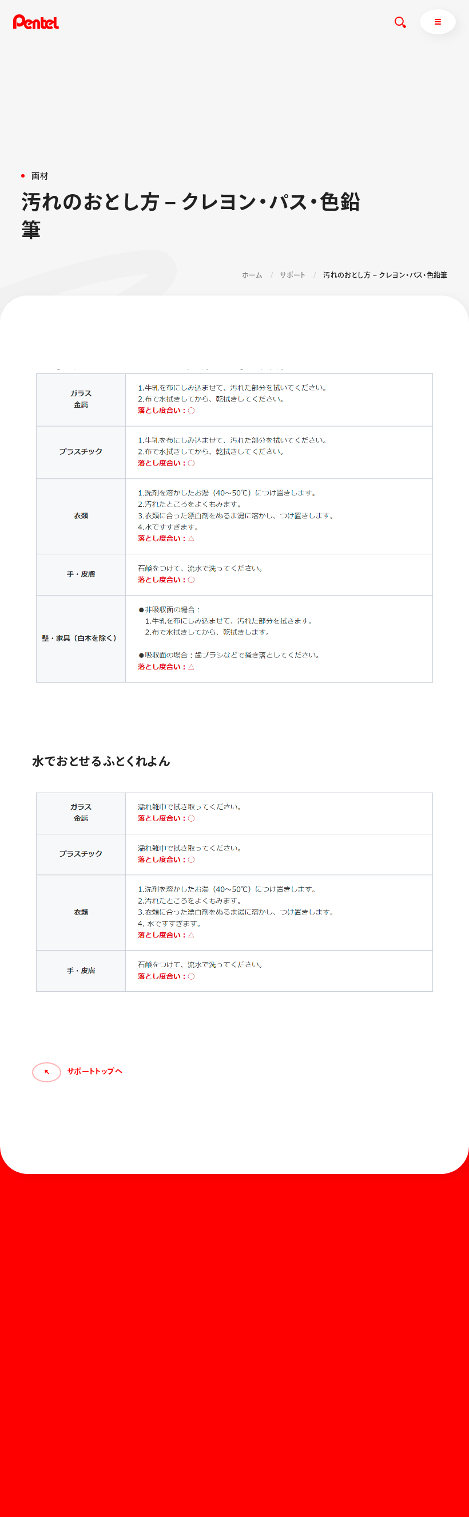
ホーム (252, 274)
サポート (292, 274)
